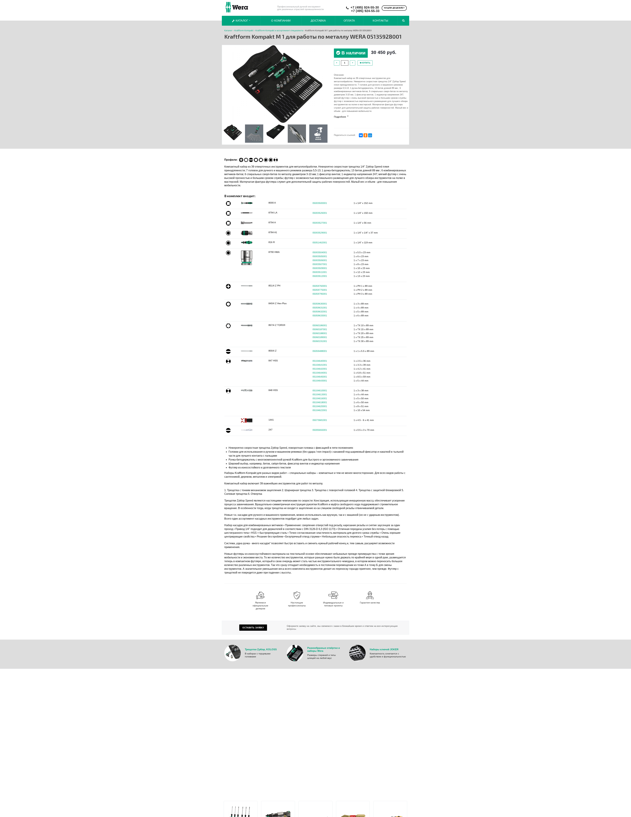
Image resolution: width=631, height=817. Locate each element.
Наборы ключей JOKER (384, 649)
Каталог (242, 20)
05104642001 (320, 368)
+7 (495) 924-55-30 (365, 7)
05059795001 (320, 294)
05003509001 (320, 268)
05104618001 (320, 402)
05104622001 (320, 410)
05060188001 (320, 333)
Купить (366, 63)
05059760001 (320, 286)
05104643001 (320, 380)
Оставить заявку (253, 627)
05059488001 (320, 351)
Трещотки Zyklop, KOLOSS (261, 649)
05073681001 (320, 420)
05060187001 (320, 329)
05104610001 (320, 390)
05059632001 (320, 311)
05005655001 (320, 430)
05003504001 (320, 252)
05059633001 (320, 315)
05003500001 (320, 203)
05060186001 (320, 325)
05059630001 (320, 303)
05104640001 (320, 361)
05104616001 (320, 398)
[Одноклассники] (365, 135)
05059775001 (320, 290)
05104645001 (320, 376)
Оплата (349, 20)
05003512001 (320, 276)
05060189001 (320, 337)
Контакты (380, 20)
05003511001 (320, 272)
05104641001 (320, 365)
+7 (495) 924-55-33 (365, 11)
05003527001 (320, 222)
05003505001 (320, 256)
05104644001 (320, 372)
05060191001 (320, 341)
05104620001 (320, 406)
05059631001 (320, 307)
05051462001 (320, 242)
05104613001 (320, 394)
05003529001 (320, 232)
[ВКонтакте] (361, 135)
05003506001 (320, 260)
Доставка (318, 20)
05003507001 (320, 264)
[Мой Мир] (370, 135)
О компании (281, 20)
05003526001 (320, 213)
